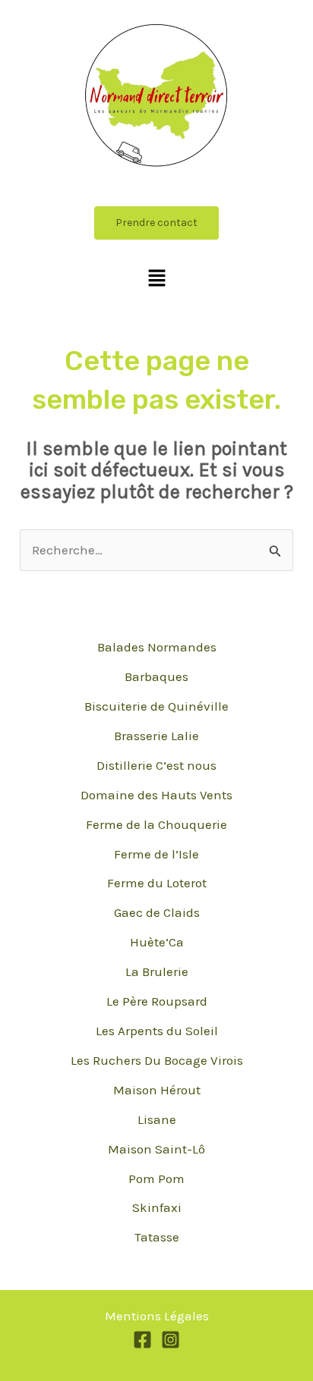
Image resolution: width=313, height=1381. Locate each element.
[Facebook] (142, 1339)
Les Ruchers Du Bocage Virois (157, 1060)
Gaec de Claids (157, 912)
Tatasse (156, 1236)
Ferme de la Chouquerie (156, 824)
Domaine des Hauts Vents (156, 794)
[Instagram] (170, 1339)
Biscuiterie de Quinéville (156, 706)
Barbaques (156, 676)
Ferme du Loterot (157, 882)
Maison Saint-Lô (156, 1149)
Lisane (157, 1119)
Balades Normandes (157, 646)
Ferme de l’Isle (156, 854)
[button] (156, 279)
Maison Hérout (157, 1089)
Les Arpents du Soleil (157, 1030)
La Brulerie (156, 971)
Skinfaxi (157, 1207)
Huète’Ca (157, 941)
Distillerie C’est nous (156, 765)
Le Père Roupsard (156, 1001)
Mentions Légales (157, 1315)
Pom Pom (156, 1178)
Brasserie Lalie (156, 735)
